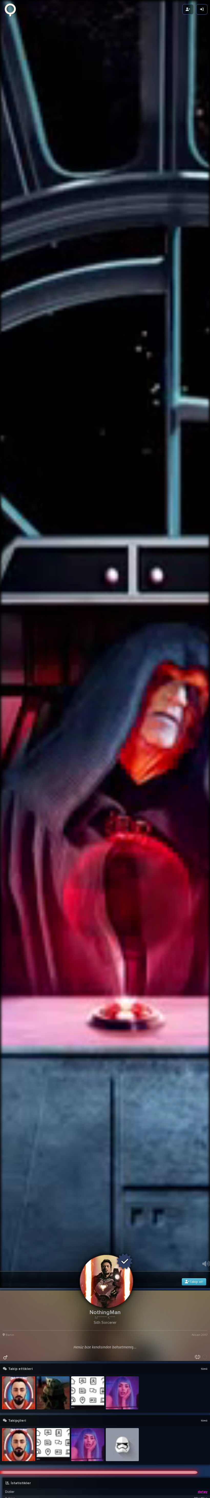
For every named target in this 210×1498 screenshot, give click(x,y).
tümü (204, 1482)
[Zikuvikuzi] (12, 9)
